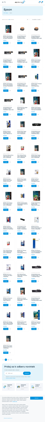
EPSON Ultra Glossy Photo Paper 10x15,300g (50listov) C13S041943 (22, 252)
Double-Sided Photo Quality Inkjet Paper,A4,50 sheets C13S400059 (35, 204)
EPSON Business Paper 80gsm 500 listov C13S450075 (22, 108)
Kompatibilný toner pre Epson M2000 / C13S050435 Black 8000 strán (35, 133)
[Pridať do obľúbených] (10, 43)
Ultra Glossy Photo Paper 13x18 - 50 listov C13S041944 (22, 275)
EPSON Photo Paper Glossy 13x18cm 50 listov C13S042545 (21, 132)
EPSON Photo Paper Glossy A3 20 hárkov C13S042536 (7, 347)
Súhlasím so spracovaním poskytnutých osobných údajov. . (18, 377)
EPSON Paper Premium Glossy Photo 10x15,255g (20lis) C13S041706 (36, 85)
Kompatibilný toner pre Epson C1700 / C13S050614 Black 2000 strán (22, 85)
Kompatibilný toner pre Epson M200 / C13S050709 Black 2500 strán (21, 37)
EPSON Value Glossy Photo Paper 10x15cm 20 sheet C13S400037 (8, 37)
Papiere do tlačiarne (6, 34)
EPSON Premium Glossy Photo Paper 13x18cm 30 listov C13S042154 (7, 180)
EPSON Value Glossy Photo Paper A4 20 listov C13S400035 (35, 61)
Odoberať (27, 373)
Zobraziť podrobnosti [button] (8, 418)
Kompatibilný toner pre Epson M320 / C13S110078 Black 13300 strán (36, 300)
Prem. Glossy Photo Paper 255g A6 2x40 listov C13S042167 (21, 156)
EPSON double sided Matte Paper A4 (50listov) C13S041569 (22, 323)
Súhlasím (36, 398)
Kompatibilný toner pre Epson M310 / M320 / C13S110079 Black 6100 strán (36, 276)
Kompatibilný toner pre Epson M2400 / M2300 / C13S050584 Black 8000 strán (22, 228)
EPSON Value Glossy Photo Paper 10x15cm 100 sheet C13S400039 (36, 108)
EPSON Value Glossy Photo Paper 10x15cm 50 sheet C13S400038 (8, 84)
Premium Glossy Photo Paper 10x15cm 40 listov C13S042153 (8, 156)
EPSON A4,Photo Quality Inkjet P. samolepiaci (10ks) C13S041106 (35, 180)
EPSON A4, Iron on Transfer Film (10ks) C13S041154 (7, 275)
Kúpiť (6, 66)
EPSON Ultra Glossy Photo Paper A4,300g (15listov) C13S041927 (8, 323)
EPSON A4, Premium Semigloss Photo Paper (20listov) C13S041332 (7, 300)
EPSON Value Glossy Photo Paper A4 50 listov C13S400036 (7, 204)
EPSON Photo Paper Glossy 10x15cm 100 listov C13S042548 (35, 156)
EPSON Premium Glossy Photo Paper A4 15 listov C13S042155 (36, 227)
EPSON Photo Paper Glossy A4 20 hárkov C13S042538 (21, 180)
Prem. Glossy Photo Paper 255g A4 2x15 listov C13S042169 (7, 251)
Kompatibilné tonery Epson (21, 34)
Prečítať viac (14, 401)
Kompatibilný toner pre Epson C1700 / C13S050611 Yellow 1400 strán (8, 109)
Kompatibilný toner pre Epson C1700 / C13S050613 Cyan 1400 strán (22, 61)
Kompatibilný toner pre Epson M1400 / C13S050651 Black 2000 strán (36, 37)
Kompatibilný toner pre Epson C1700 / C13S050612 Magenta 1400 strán (8, 61)
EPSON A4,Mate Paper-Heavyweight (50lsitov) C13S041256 (22, 204)
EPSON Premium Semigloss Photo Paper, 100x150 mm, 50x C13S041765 (7, 133)
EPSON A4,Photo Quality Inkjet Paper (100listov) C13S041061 (8, 227)
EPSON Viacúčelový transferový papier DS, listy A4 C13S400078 (36, 251)
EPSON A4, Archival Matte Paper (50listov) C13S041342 (22, 299)
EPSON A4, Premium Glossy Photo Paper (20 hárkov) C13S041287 (35, 323)
